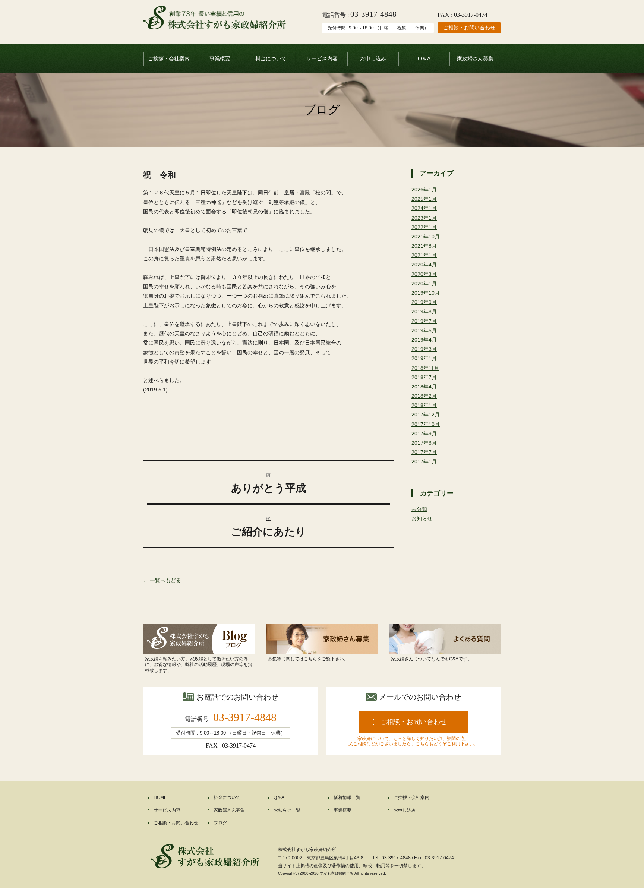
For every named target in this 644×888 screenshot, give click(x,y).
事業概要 (219, 58)
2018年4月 (424, 387)
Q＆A (424, 58)
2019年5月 (424, 330)
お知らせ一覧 (287, 810)
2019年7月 (424, 321)
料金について (271, 58)
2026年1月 (424, 190)
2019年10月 (425, 293)
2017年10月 (425, 424)
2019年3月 (424, 349)
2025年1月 (424, 199)
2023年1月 (424, 218)
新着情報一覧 (347, 797)
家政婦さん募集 (475, 58)
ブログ (220, 822)
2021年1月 (424, 255)
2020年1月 (424, 283)
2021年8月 (424, 246)
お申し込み (373, 58)
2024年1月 (424, 208)
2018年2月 (424, 396)
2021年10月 (425, 237)
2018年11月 (425, 368)
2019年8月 (424, 311)
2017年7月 (424, 452)
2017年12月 (425, 415)
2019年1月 (424, 358)
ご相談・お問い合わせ (469, 28)
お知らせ (421, 518)
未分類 (419, 509)
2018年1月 (424, 405)
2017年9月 (424, 434)
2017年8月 (424, 443)
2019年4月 (424, 340)
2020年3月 (424, 274)
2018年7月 (424, 377)
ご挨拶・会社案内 (169, 58)
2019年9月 (424, 302)
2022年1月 (424, 227)
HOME (160, 797)
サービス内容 (322, 58)
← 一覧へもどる (162, 580)
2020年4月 (424, 264)
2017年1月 (424, 461)
